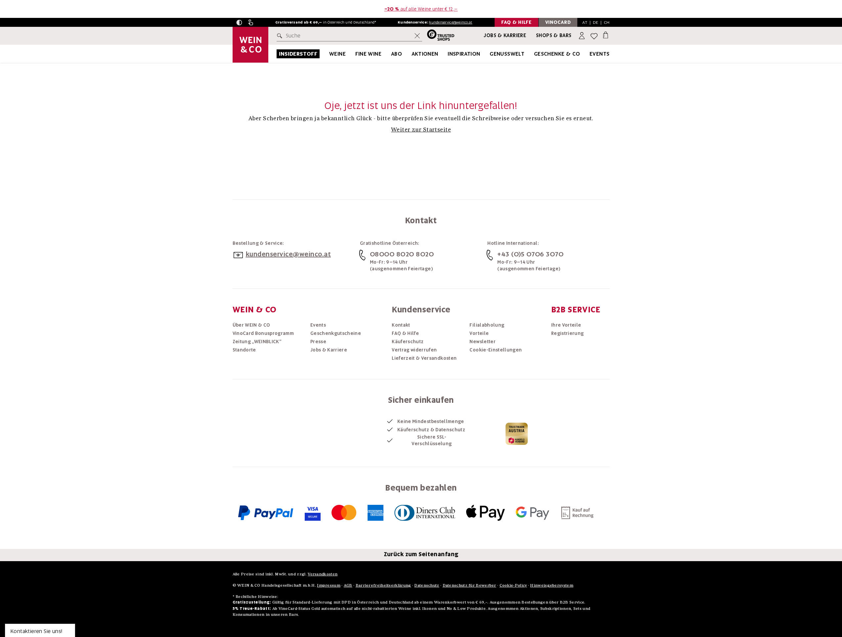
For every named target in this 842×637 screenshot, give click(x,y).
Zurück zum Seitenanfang (421, 554)
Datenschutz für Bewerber (469, 585)
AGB (348, 585)
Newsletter (482, 342)
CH (607, 22)
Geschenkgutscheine (335, 333)
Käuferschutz (407, 342)
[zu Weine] (354, 54)
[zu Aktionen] (446, 54)
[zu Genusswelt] (532, 54)
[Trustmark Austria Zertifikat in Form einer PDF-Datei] (517, 433)
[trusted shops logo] (438, 35)
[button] (239, 22)
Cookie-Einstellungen (495, 350)
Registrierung (567, 333)
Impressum (328, 585)
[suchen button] (281, 35)
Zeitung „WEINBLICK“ (257, 342)
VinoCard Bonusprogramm (263, 333)
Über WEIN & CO (251, 325)
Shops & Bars (554, 35)
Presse (318, 342)
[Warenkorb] (605, 34)
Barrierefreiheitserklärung (383, 585)
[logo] (250, 45)
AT (584, 22)
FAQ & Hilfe (405, 333)
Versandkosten (322, 574)
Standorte (244, 350)
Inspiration (464, 53)
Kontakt (401, 325)
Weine (337, 53)
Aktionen (425, 53)
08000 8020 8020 (402, 254)
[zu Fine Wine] (389, 54)
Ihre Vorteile (566, 325)
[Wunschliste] (594, 36)
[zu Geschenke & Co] (588, 54)
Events (599, 53)
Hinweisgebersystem (551, 585)
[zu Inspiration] (488, 54)
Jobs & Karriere (505, 35)
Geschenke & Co (557, 53)
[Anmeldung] (582, 36)
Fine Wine (368, 53)
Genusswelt (507, 53)
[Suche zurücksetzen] (417, 36)
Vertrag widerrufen (414, 350)
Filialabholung (486, 325)
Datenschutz (426, 585)
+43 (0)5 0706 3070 (530, 254)
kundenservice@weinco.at (450, 22)
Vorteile (479, 333)
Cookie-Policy (513, 585)
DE (595, 22)
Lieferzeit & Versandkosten (424, 358)
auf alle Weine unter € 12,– (421, 9)
